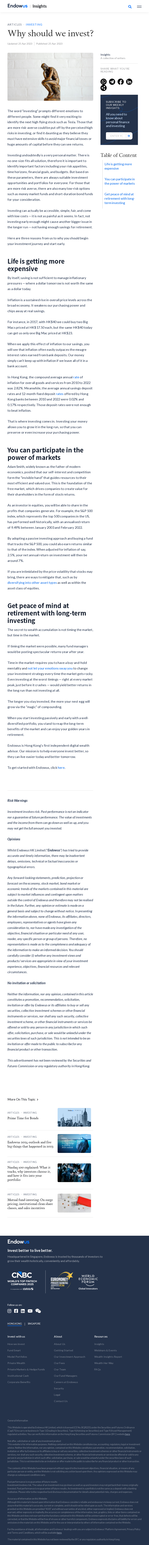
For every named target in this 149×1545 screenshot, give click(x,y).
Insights (40, 6)
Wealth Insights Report (108, 1356)
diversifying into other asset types (32, 583)
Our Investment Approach (69, 1356)
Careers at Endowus (66, 1382)
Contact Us (61, 1401)
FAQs (97, 1369)
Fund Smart (14, 1350)
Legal (57, 1394)
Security (59, 1388)
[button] (139, 6)
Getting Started (63, 1350)
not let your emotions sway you (50, 668)
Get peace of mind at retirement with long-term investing (119, 198)
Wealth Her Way (104, 1363)
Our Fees (59, 1363)
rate (76, 377)
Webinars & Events (105, 1350)
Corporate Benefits (19, 1382)
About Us (59, 1344)
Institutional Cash (18, 1375)
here (61, 768)
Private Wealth (16, 1363)
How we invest (16, 1344)
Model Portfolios (17, 1356)
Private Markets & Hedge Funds (26, 1369)
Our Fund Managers (65, 1375)
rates (60, 394)
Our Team (60, 1369)
